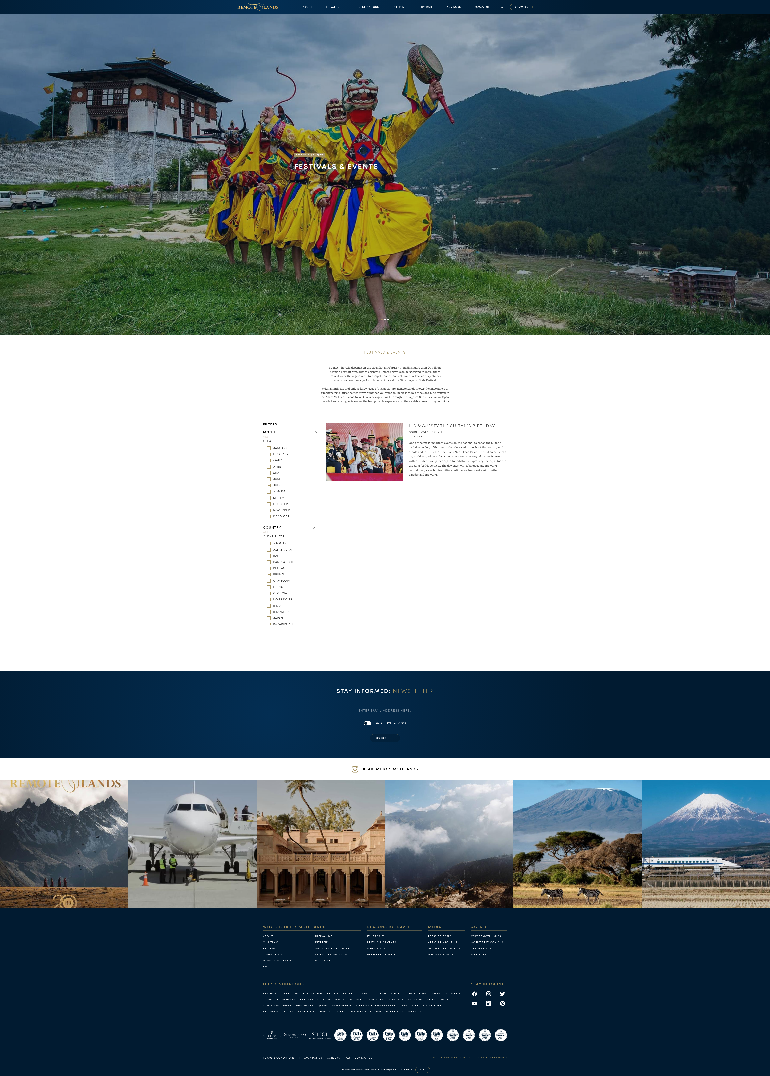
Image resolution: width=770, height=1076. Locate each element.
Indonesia (281, 612)
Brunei (278, 574)
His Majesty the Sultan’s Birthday (452, 425)
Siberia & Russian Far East (376, 1005)
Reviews (269, 948)
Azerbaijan (282, 549)
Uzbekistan (395, 1011)
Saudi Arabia (341, 1005)
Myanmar (415, 999)
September (281, 498)
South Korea (433, 1005)
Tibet (341, 1011)
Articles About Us (442, 942)
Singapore (410, 1005)
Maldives (376, 999)
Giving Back (273, 954)
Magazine (482, 7)
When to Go (376, 948)
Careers (333, 1057)
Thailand (325, 1011)
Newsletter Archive (444, 948)
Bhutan (279, 568)
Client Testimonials (331, 954)
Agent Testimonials (487, 942)
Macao (340, 999)
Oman (444, 999)
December (281, 516)
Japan (278, 618)
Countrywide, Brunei (425, 432)
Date (427, 7)
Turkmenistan (361, 1011)
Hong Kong (282, 599)
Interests (400, 7)
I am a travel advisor (390, 723)
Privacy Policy (311, 1057)
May (276, 473)
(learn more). (405, 1069)
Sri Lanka (270, 1011)
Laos (327, 999)
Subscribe (385, 738)
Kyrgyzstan (309, 999)
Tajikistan (306, 1011)
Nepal (431, 999)
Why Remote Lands (486, 936)
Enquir (521, 6)
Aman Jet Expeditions (332, 948)
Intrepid (321, 942)
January (280, 448)
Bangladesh (283, 562)
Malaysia (357, 999)
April (277, 466)
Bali (276, 556)
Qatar (322, 1005)
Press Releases (440, 936)
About (307, 7)
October (280, 504)
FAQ (266, 966)
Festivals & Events (381, 942)
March (279, 460)
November (281, 510)
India (277, 605)
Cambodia (281, 580)
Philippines (304, 1005)
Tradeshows (481, 948)
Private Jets (335, 7)
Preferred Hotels (381, 954)
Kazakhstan (283, 624)
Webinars (478, 954)
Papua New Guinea (277, 1005)
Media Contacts (441, 954)
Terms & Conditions (279, 1057)
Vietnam (414, 1011)
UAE (379, 1011)
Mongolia (395, 999)
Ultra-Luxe (324, 936)
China (278, 587)
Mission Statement (278, 960)
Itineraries (376, 936)
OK (422, 1069)
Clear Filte (273, 441)
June (277, 479)
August (279, 491)
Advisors (454, 7)
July (276, 485)
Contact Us (363, 1057)
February (281, 454)
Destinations (369, 7)
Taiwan (288, 1011)
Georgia (280, 593)
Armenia (280, 543)
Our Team (270, 942)
